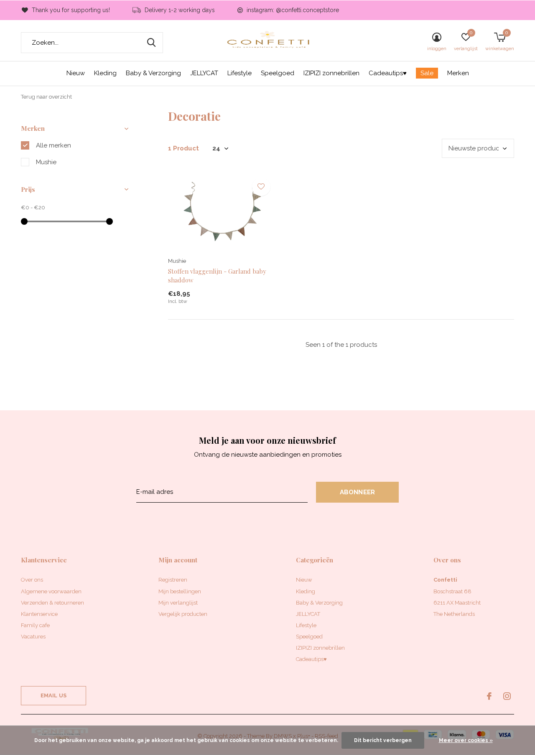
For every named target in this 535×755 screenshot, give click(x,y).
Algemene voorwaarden (51, 591)
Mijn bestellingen (179, 591)
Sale (426, 73)
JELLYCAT (204, 73)
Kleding (105, 73)
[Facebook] (489, 696)
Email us (53, 695)
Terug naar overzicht (46, 97)
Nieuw (75, 73)
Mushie (46, 162)
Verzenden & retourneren (52, 603)
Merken (458, 73)
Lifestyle (239, 73)
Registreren (172, 580)
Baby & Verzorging (153, 73)
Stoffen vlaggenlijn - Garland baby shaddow (217, 275)
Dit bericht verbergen (383, 740)
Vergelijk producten (182, 614)
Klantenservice (39, 614)
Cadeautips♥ (388, 73)
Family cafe (35, 625)
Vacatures (33, 636)
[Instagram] (507, 696)
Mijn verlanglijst (178, 603)
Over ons (32, 580)
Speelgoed (277, 73)
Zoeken (151, 42)
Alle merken (53, 145)
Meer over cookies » (466, 740)
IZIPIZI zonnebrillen (331, 73)
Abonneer (357, 492)
